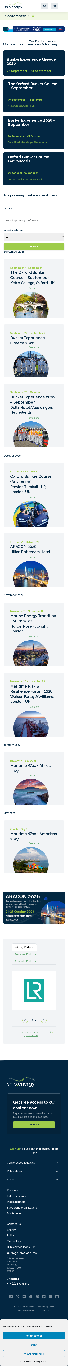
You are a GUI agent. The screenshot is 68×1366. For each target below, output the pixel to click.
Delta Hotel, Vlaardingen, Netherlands (27, 142)
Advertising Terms (46, 1307)
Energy (11, 1229)
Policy (11, 1235)
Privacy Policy (40, 1361)
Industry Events (16, 1196)
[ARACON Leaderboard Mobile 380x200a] (34, 907)
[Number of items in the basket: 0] (54, 6)
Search (34, 246)
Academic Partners (25, 953)
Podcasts (13, 1190)
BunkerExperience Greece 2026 (31, 61)
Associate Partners (25, 961)
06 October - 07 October (23, 172)
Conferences (16, 15)
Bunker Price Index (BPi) (21, 1247)
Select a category (13, 229)
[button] (24, 1021)
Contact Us (14, 1224)
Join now (34, 1124)
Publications (14, 1171)
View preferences (34, 1353)
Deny (34, 1344)
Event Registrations (25, 1310)
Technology (14, 1241)
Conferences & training (21, 1162)
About (11, 1179)
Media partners (16, 1201)
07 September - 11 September (25, 99)
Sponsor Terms (44, 1310)
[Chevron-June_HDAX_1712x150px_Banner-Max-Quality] (34, 28)
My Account (14, 1213)
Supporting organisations (22, 1207)
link (34, 987)
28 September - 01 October (24, 136)
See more (34, 288)
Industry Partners (24, 947)
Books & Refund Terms (24, 1307)
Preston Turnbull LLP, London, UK (25, 178)
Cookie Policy (26, 1361)
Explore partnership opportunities (30, 1034)
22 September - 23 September (29, 71)
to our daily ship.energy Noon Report (34, 1150)
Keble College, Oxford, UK (21, 105)
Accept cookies (34, 1335)
